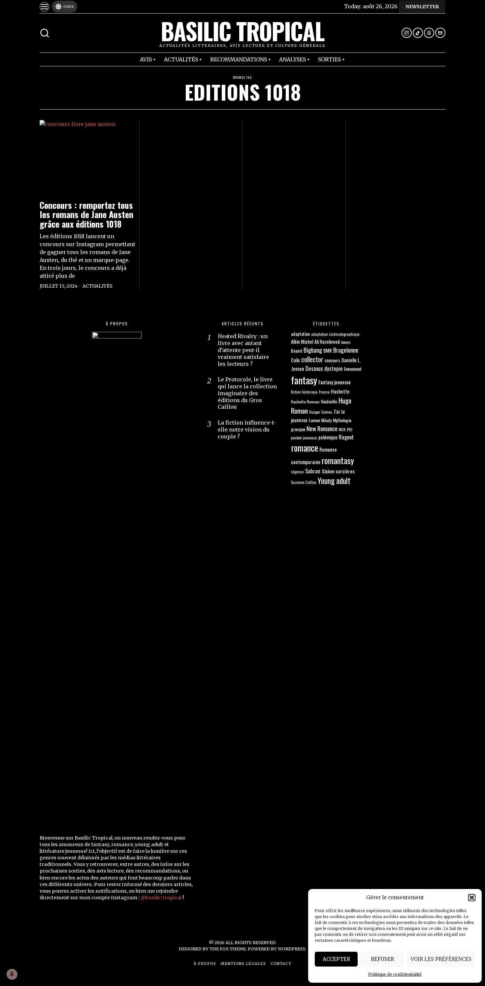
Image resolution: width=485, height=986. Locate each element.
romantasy (338, 460)
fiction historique (304, 392)
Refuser (382, 959)
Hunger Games (320, 412)
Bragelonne (345, 350)
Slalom (328, 471)
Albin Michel (302, 341)
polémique (328, 437)
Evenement (353, 369)
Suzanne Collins (303, 482)
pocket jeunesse (304, 437)
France (324, 392)
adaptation (300, 333)
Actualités (97, 286)
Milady (326, 420)
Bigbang (313, 349)
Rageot (346, 437)
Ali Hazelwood (327, 341)
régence (297, 471)
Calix (295, 360)
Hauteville (329, 401)
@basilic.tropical (161, 898)
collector (312, 359)
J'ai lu (339, 411)
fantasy (304, 380)
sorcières (345, 471)
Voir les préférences (441, 959)
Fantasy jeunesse (334, 382)
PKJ (349, 429)
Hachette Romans (305, 401)
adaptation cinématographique (335, 334)
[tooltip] (407, 33)
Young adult (334, 480)
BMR (327, 350)
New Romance (322, 428)
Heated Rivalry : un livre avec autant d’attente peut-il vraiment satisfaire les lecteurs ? (243, 350)
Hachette (340, 391)
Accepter (336, 959)
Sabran (312, 471)
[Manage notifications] (12, 974)
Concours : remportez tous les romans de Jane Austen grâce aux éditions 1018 (86, 215)
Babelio (345, 342)
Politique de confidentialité (395, 974)
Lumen (314, 420)
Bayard (296, 351)
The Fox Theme (228, 948)
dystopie (333, 368)
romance (304, 447)
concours (332, 360)
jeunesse (299, 420)
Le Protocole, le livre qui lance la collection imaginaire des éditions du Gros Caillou (247, 393)
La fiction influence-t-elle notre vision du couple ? (247, 429)
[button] (472, 897)
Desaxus (314, 368)
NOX (342, 429)
